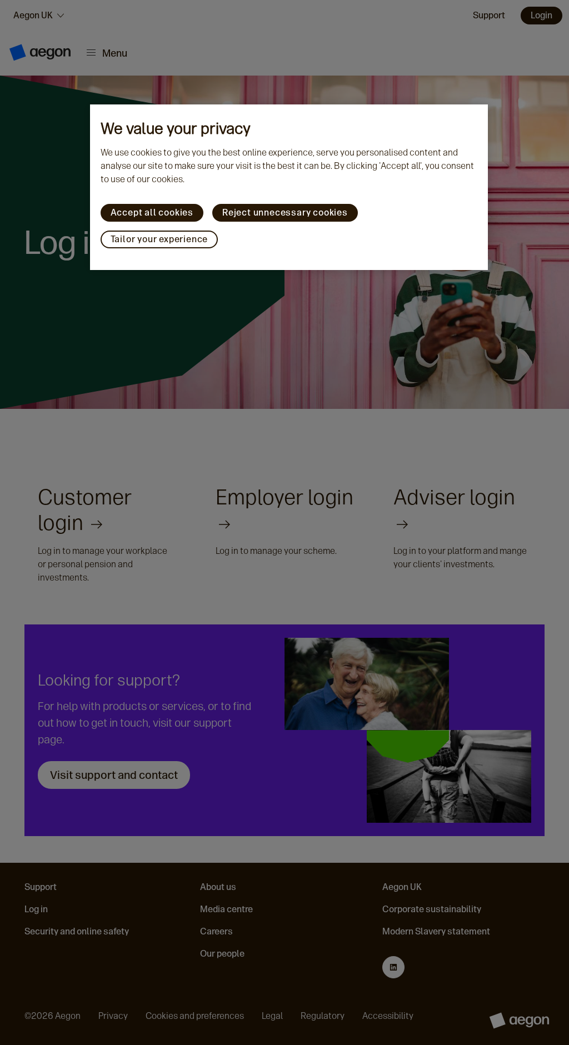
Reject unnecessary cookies (285, 212)
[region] (289, 187)
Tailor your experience (159, 239)
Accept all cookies (152, 212)
